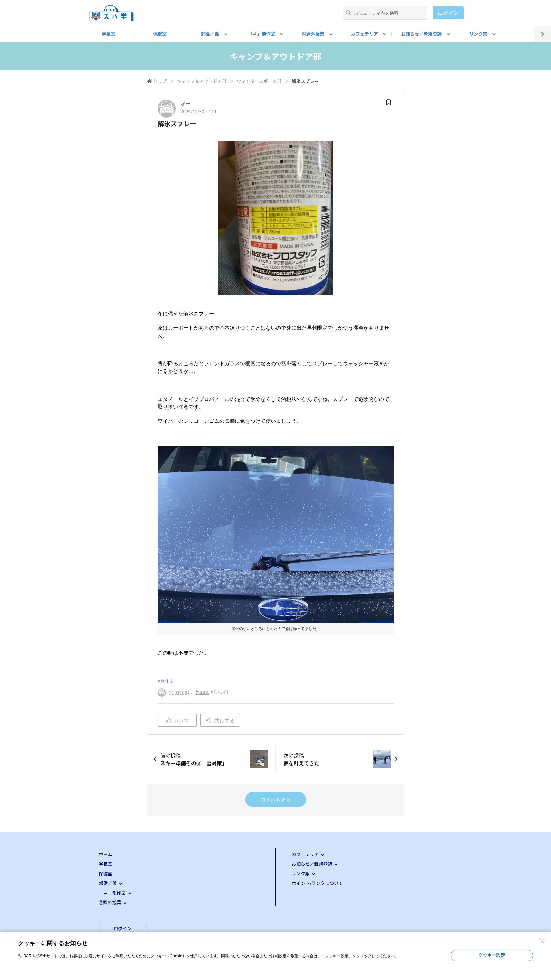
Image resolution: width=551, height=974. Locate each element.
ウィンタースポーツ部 (259, 81)
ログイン (448, 13)
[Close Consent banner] (542, 941)
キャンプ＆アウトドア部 (201, 81)
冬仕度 (167, 681)
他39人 (202, 692)
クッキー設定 (491, 955)
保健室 (160, 34)
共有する (224, 720)
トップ (160, 81)
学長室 (108, 34)
